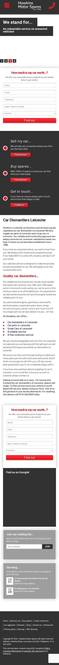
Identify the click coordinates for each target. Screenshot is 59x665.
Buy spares (27, 621)
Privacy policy (9, 629)
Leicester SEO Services (33, 651)
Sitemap (21, 629)
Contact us (19, 205)
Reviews (21, 625)
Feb (10, 591)
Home (5, 621)
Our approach (9, 625)
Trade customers (41, 621)
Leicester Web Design (12, 651)
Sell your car (15, 621)
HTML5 (47, 648)
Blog (28, 625)
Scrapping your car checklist (26, 588)
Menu (7, 5)
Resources (48, 625)
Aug (10, 581)
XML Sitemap (31, 629)
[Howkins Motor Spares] (29, 6)
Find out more (21, 154)
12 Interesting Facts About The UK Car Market (31, 579)
